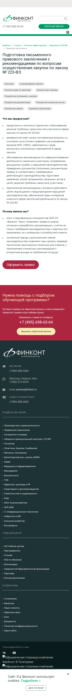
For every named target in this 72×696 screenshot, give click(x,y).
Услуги (17, 45)
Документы (10, 621)
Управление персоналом (17, 430)
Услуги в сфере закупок (35, 45)
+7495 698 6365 (19, 401)
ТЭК (6, 480)
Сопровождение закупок (31, 84)
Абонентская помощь (47, 90)
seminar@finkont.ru (26, 389)
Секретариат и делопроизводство (21, 489)
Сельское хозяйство (14, 521)
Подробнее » (31, 681)
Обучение (9, 84)
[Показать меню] (67, 32)
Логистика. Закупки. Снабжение (20, 448)
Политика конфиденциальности (21, 626)
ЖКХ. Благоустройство (15, 502)
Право (7, 462)
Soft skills (9, 507)
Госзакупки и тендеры (15, 434)
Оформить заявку (21, 265)
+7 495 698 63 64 (13, 26)
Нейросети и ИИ (12, 516)
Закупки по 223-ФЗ (58, 45)
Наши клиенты (12, 608)
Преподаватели (12, 550)
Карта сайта (10, 630)
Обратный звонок (54, 26)
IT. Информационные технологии (21, 512)
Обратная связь (12, 612)
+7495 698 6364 (19, 370)
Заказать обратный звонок (36, 331)
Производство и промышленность (22, 425)
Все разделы (10, 525)
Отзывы (8, 555)
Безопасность (11, 475)
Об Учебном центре (14, 546)
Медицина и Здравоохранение (20, 466)
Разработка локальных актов (50, 102)
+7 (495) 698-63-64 (36, 322)
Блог (6, 617)
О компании (10, 598)
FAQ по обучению (13, 559)
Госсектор (9, 443)
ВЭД (6, 498)
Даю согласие (36, 687)
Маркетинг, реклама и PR (17, 484)
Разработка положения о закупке (21, 96)
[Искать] (65, 18)
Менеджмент (11, 471)
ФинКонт (7, 45)
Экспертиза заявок (14, 108)
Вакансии (9, 603)
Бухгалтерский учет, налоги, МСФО (22, 457)
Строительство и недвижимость (20, 493)
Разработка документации (17, 102)
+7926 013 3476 (19, 382)
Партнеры (9, 573)
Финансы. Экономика (15, 453)
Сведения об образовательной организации (26, 569)
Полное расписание (14, 578)
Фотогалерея (10, 564)
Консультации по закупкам (18, 90)
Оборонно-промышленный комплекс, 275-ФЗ (27, 439)
